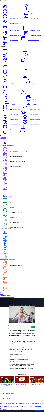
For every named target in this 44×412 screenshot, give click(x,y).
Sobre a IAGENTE (2, 409)
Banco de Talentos (11, 409)
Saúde (37, 403)
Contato (22, 409)
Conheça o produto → (2, 146)
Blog (0, 406)
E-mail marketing (6, 398)
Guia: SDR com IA (3, 406)
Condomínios (16, 403)
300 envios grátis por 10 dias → (12, 259)
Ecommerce (29, 305)
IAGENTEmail (8, 145)
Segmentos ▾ (1, 89)
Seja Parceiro (5, 409)
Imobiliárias (33, 403)
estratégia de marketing (21, 368)
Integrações (28, 406)
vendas (25, 368)
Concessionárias (13, 403)
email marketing (16, 368)
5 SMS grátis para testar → (12, 290)
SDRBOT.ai (2, 145)
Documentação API (25, 406)
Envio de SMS (9, 398)
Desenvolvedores (23, 403)
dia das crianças (31, 368)
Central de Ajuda (37, 406)
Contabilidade (19, 403)
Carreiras (8, 409)
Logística (35, 403)
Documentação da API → (5, 196)
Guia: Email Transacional (8, 406)
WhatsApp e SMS (13, 398)
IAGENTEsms (11, 145)
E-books (11, 406)
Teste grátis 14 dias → (11, 196)
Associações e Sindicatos (7, 403)
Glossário (13, 406)
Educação (28, 403)
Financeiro (30, 403)
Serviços (40, 403)
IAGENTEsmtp (4, 145)
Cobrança (11, 403)
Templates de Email (17, 406)
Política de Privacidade (19, 409)
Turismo (42, 403)
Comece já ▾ (1, 294)
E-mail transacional (2, 398)
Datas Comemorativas (33, 305)
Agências (4, 403)
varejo (28, 368)
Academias (1, 403)
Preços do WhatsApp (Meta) (33, 406)
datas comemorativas (12, 368)
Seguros (38, 403)
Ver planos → (1, 196)
